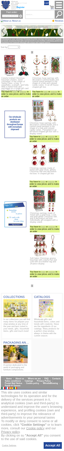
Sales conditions (13, 381)
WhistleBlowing (50, 383)
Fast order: (11, 12)
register (23, 91)
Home (9, 378)
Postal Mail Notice (13, 383)
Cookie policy (32, 383)
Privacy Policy (44, 381)
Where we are (34, 378)
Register (21, 7)
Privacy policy (10, 432)
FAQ (46, 378)
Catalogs (29, 381)
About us (19, 378)
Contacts (56, 378)
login (15, 91)
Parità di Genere (12, 385)
